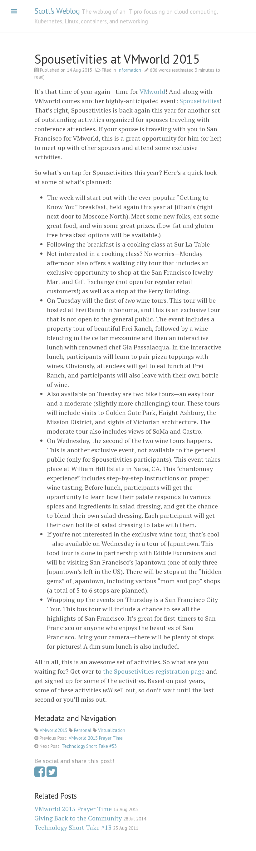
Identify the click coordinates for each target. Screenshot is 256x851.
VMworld (152, 91)
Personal (82, 730)
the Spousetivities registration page (153, 671)
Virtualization (111, 730)
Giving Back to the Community (78, 818)
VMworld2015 (53, 730)
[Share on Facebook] (39, 774)
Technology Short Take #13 (72, 827)
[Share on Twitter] (52, 774)
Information (129, 70)
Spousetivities (199, 101)
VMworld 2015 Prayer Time (96, 738)
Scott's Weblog (57, 11)
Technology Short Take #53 (89, 746)
